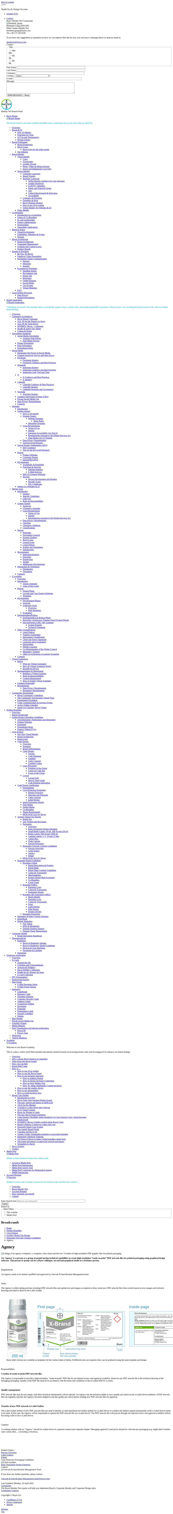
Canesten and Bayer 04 (27, 1132)
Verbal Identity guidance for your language (46, 181)
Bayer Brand (11, 116)
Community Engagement (22, 693)
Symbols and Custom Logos (29, 246)
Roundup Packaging (31, 914)
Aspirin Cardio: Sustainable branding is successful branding (42, 1134)
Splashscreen (28, 550)
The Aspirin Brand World (28, 1129)
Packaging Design (36, 892)
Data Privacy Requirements (29, 401)
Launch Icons (28, 542)
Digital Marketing (24, 921)
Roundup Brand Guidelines (29, 860)
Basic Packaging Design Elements (42, 829)
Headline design (29, 271)
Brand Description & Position (40, 865)
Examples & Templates (27, 268)
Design (20, 452)
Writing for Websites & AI (28, 486)
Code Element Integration (39, 783)
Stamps (20, 1016)
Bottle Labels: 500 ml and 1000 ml (43, 834)
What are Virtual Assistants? (35, 664)
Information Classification (34, 637)
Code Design (23, 741)
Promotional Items (25, 348)
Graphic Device (29, 164)
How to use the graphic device (30, 1088)
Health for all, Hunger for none (30, 972)
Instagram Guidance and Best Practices (39, 370)
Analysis (26, 603)
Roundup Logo (34, 887)
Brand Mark (33, 868)
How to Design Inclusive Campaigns (38, 1081)
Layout (26, 775)
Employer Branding (20, 251)
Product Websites (30, 455)
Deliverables (28, 644)
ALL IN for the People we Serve (31, 321)
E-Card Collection (25, 975)
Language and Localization (34, 642)
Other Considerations (26, 630)
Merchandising (34, 875)
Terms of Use (34, 428)
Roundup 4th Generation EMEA (37, 894)
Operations (27, 571)
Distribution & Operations (28, 567)
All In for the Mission (26, 1105)
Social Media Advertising (28, 336)
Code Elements (34, 756)
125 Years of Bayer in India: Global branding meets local (41, 1139)
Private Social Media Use (28, 399)
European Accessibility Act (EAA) (43, 433)
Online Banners (29, 280)
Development (23, 462)
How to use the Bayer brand (29, 1073)
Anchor (31, 754)
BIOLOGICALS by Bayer (34, 814)
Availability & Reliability (33, 465)
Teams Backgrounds (31, 812)
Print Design (33, 909)
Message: (10, 81)
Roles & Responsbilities (33, 501)
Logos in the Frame (36, 773)
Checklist (27, 523)
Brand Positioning (19, 142)
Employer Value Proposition (29, 256)
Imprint (31, 431)
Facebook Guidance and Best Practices (39, 362)
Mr (13, 61)
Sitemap (4, 1509)
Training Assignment (31, 635)
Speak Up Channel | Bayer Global (31, 707)
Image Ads (27, 276)
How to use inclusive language (30, 1076)
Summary (27, 746)
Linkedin (21, 382)
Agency (31, 853)
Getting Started (23, 411)
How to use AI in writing (33, 205)
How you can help (20, 1064)
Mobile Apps (17, 489)
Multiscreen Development (34, 564)
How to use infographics (27, 1090)
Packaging (21, 724)
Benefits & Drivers (31, 669)
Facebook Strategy (31, 360)
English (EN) (12, 14)
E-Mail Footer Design (26, 987)
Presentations (28, 788)
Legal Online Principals (22, 293)
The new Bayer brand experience (31, 1115)
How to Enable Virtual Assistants (37, 681)
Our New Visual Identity (27, 734)
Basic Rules (39, 421)
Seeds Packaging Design (33, 802)
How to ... (16, 1068)
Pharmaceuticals (19, 938)
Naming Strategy (30, 537)
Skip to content (7, 2)
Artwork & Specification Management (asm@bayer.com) (25, 1479)
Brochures (27, 278)
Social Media (28, 283)
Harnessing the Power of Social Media (33, 353)
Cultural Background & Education (42, 193)
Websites (15, 406)
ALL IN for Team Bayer (27, 324)
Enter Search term (8, 1201)
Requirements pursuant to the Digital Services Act (49, 435)
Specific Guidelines (31, 496)
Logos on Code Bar (36, 771)
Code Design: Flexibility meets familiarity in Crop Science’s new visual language (51, 1117)
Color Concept (34, 761)
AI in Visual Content (26, 1110)
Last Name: (11, 70)
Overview (16, 127)
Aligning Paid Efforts (32, 338)
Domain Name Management (35, 931)
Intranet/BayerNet (30, 460)
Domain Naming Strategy (34, 928)
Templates (27, 596)
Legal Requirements (31, 426)
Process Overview (36, 848)
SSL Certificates (35, 484)
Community (6, 1486)
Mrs (13, 50)
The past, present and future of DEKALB (35, 1102)
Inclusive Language (31, 178)
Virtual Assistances (20, 659)
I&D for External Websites (34, 474)
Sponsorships (23, 225)
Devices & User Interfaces (34, 948)
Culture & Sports (24, 331)
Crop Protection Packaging (34, 790)
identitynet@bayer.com (16, 42)
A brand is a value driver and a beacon (33, 1107)
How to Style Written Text (34, 1083)
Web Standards (34, 610)
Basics (20, 661)
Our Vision (27, 924)
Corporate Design (30, 457)
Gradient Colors (35, 763)
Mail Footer (17, 982)
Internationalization (31, 554)
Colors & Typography (37, 873)
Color (25, 159)
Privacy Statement (14, 1502)
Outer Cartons (34, 841)
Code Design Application (28, 785)
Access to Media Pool (21, 1163)
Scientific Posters (19, 1023)
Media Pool (11, 1151)
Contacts (21, 404)
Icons (30, 904)
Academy (10, 1040)
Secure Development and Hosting (42, 479)
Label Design (34, 800)
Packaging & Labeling (32, 950)
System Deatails (35, 625)
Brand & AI (17, 130)
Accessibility (33, 195)
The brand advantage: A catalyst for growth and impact (40, 1141)
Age (30, 191)
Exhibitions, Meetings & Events (30, 234)
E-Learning (17, 576)
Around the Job (24, 962)
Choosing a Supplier (31, 508)
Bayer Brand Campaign (27, 319)
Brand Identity (18, 154)
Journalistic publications (27, 227)
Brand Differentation (31, 749)
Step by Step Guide (36, 780)
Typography (28, 161)
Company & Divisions (32, 198)
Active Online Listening (27, 705)
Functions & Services (32, 467)
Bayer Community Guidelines (30, 695)
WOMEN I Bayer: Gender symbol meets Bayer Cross (40, 1122)
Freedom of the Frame (37, 768)
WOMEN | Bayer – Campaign (30, 326)
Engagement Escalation (27, 700)
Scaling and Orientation (33, 547)
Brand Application (14, 300)
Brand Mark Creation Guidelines (42, 870)
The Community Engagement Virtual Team (35, 698)
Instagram (21, 365)
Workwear (16, 1035)
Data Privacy (22, 295)
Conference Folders (25, 1004)
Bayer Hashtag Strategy (33, 203)
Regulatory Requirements (33, 690)
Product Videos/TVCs (26, 729)
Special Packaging (36, 843)
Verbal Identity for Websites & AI (37, 208)
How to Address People (33, 1078)
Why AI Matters (24, 132)
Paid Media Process (31, 341)
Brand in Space (18, 229)
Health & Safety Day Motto (29, 328)
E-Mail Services (35, 472)
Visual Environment (25, 232)
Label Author (33, 851)
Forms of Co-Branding (27, 217)
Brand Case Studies (20, 1095)
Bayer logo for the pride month (36, 149)
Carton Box (33, 839)
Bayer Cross (22, 147)
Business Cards (23, 994)
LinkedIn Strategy (30, 387)
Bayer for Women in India (28, 1112)
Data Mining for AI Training (40, 438)
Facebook (21, 358)
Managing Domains (36, 423)
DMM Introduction (20, 1172)
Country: (10, 76)
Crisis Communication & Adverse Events (34, 703)
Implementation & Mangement (30, 671)
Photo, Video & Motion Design (36, 166)
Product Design (34, 911)
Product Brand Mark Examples (41, 877)
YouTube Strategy (30, 394)
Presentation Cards (25, 1011)
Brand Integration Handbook (29, 936)
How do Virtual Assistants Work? (37, 666)
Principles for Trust (25, 135)
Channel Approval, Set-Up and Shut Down (35, 355)
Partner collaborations (26, 222)
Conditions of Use (14, 1500)
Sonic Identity (23, 210)
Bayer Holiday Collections (28, 970)
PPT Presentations (19, 977)
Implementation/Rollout (27, 615)
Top (2, 1511)
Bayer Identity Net (20, 1189)
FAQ (19, 290)
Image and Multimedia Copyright (37, 169)
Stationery (16, 989)
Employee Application (16, 955)
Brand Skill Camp (19, 1066)
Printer (31, 856)
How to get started (30, 414)
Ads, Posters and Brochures (34, 822)
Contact (9, 18)
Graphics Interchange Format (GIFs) (32, 397)
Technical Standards (36, 627)
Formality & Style (30, 200)
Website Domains (35, 418)
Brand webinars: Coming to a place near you (36, 1124)
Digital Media (28, 807)
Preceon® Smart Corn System (30, 1127)
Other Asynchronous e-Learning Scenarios (41, 654)
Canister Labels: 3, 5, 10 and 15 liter (43, 836)
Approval (27, 506)
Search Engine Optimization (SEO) (32, 445)
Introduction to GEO (26, 1098)
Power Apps (22, 1033)
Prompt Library (23, 140)
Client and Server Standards (34, 639)
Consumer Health (19, 933)
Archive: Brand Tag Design (29, 817)
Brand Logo (22, 739)
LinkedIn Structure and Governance (38, 389)
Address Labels (24, 1001)
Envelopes (21, 1006)
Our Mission (22, 152)
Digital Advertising (25, 343)
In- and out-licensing (26, 220)
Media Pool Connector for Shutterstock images (32, 1170)
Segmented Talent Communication (32, 259)
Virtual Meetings (30, 288)
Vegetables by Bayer (26, 1144)
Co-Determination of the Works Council (40, 649)
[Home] (6, 109)
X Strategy (27, 379)
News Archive (18, 1146)
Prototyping (28, 559)
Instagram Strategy (31, 367)
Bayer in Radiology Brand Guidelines (39, 945)
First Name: (11, 67)
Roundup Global (30, 863)
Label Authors (7, 1455)
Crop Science (17, 732)
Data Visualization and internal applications (30, 1028)
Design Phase (28, 591)
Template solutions (25, 996)
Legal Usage (33, 882)
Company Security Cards (28, 999)
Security (26, 477)
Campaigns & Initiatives (22, 316)
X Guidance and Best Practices (36, 377)
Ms (13, 56)
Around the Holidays (26, 967)
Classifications (29, 528)
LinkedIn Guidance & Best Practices (38, 384)
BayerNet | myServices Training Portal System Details (46, 620)
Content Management (32, 678)
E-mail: (9, 78)
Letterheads (22, 992)
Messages (27, 263)
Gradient (32, 758)
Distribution (28, 569)
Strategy (26, 494)
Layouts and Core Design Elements (38, 593)
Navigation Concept (31, 535)
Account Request (13, 1175)
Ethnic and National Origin (39, 188)
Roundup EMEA (30, 885)
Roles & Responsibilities (33, 676)
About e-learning (30, 584)
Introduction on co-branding (29, 215)
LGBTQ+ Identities (36, 186)
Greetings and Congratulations (30, 965)
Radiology (21, 941)
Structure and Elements (38, 795)
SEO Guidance (29, 448)
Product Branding (14, 710)
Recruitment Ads (30, 273)
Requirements (23, 686)
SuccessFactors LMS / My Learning (38, 622)
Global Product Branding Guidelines (27, 717)
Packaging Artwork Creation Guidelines (40, 846)
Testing (26, 562)
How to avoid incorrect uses (29, 1093)
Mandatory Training (31, 652)
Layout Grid (33, 778)
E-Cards (15, 960)
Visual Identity (23, 157)
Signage (20, 237)
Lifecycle (27, 499)
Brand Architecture (20, 239)
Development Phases (32, 601)
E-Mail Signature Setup (27, 984)
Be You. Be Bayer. (25, 254)
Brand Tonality (29, 176)
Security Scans (34, 482)
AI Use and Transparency (28, 137)
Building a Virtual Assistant (34, 673)
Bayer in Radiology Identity (34, 943)
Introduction (22, 409)
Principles (27, 533)
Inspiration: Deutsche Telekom (30, 1137)
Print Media (28, 805)
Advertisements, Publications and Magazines (36, 720)
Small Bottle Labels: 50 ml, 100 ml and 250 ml (48, 831)
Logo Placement (30, 766)
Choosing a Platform (31, 525)
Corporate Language (31, 174)
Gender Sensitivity (36, 183)
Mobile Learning (30, 647)
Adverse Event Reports (33, 443)
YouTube (21, 392)
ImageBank (22, 919)
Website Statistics (35, 469)
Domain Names (29, 416)
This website (12, 1212)
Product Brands (24, 249)
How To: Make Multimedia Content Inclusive (42, 1085)
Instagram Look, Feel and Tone (36, 372)
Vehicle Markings (19, 1038)
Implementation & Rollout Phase (37, 618)
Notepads (21, 1009)
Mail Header (17, 1018)
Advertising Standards (21, 333)
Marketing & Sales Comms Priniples (32, 916)
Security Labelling (25, 1013)
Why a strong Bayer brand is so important (29, 1059)
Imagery (26, 266)
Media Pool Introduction (22, 1165)
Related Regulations (25, 297)
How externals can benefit (23, 1194)
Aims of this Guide (31, 586)
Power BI (21, 1030)
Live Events (28, 285)
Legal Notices (29, 545)
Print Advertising (24, 345)
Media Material (18, 1026)
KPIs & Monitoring (31, 926)
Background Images (20, 979)
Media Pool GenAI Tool (22, 1168)
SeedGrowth (22, 1119)
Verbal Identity (23, 171)
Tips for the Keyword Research (36, 450)
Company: (10, 73)
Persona (26, 261)
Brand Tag (27, 819)
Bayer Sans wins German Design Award (34, 1100)
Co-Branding (17, 212)
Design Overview (35, 792)
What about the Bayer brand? (24, 1061)
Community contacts (10, 1490)
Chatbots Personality (26, 683)
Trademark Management (27, 244)
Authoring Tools (30, 605)
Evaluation (27, 613)
